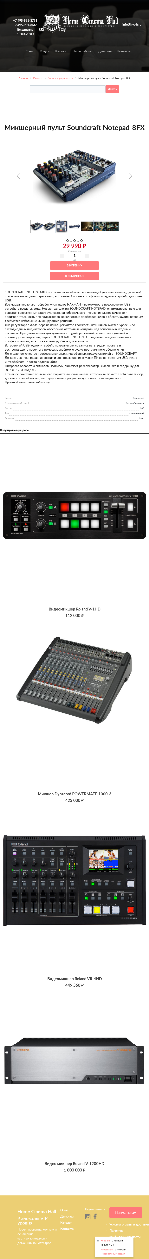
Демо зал (105, 51)
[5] (81, 241)
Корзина (105, 1241)
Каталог (61, 51)
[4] (78, 241)
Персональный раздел (113, 1254)
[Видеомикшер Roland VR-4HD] (74, 890)
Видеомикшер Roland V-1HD (74, 609)
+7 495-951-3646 (25, 25)
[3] (74, 241)
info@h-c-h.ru (131, 24)
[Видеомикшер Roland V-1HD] (74, 521)
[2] (71, 241)
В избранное (74, 276)
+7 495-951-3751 (25, 20)
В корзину (74, 265)
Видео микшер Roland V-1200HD (74, 1164)
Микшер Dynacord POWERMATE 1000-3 (74, 794)
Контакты (124, 51)
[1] (67, 241)
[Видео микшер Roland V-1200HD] (74, 1075)
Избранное (107, 1249)
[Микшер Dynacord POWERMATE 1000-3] (74, 706)
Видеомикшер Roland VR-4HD (74, 979)
